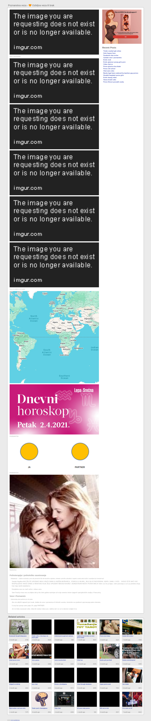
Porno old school (109, 69)
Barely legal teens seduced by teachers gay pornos (120, 73)
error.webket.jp (15, 720)
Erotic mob (107, 60)
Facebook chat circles (110, 55)
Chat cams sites (108, 71)
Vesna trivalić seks (109, 80)
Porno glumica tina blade (112, 66)
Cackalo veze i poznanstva (112, 57)
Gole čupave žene (109, 53)
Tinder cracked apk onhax (112, 51)
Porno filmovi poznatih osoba (113, 82)
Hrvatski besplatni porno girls (113, 75)
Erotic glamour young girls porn (114, 62)
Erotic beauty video (110, 77)
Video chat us (108, 64)
